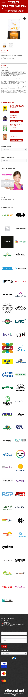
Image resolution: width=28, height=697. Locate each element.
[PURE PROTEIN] (7, 459)
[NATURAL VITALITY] (7, 380)
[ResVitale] (20, 486)
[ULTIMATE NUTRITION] (20, 566)
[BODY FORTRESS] (20, 234)
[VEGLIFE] (7, 579)
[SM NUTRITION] (20, 513)
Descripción (3, 65)
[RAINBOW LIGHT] (20, 459)
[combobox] (14, 160)
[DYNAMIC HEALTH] (7, 260)
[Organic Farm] (7, 433)
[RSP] (7, 499)
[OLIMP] (20, 420)
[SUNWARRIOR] (20, 539)
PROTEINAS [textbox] (6, 160)
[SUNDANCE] (7, 539)
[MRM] (20, 353)
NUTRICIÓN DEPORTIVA (11, 57)
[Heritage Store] (20, 300)
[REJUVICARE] (7, 473)
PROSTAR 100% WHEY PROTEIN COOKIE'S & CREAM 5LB (16, 115)
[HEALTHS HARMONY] (7, 300)
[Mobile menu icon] (26, 2)
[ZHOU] (7, 605)
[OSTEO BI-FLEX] (20, 433)
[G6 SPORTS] (20, 274)
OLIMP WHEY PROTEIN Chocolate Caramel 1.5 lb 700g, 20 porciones (17, 106)
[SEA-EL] (7, 513)
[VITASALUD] (7, 592)
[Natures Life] (20, 393)
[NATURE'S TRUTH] (7, 393)
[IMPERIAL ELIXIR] (20, 313)
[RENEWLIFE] (20, 473)
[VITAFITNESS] (20, 579)
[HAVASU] (7, 287)
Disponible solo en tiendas (16, 121)
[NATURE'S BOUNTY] (20, 380)
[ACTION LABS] (20, 221)
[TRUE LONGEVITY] (20, 552)
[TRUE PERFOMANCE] (7, 566)
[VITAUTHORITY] (20, 592)
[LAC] (20, 327)
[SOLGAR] (20, 526)
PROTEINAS (18, 57)
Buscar (25, 149)
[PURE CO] (20, 446)
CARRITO (3, 2)
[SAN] (20, 499)
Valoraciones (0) (4, 67)
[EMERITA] (7, 274)
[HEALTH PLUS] (20, 287)
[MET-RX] (20, 340)
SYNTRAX (12, 58)
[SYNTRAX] (7, 552)
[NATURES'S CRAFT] (7, 406)
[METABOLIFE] (7, 353)
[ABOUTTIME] (7, 221)
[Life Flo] (7, 340)
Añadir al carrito (14, 111)
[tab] (14, 64)
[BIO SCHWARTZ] (7, 234)
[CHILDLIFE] (20, 247)
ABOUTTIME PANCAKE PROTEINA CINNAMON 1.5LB (17, 134)
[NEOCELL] (20, 406)
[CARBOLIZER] (7, 247)
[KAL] (7, 327)
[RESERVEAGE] (7, 486)
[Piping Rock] (7, 446)
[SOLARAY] (7, 526)
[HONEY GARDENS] (7, 313)
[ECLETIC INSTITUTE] (20, 260)
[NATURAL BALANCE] (7, 366)
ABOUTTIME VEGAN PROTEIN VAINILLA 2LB (16, 125)
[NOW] (7, 420)
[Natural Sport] (20, 366)
